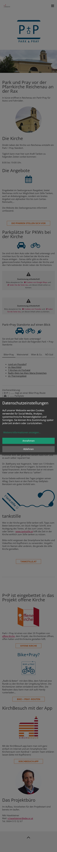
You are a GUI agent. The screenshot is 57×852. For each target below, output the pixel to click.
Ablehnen (28, 449)
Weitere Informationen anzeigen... (22, 432)
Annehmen (29, 440)
